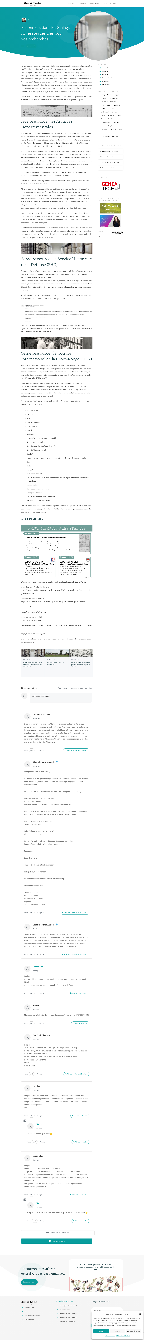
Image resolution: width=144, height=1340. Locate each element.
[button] (140, 1314)
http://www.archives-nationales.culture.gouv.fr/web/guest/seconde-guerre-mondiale (53, 602)
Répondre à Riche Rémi (79, 993)
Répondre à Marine (81, 1142)
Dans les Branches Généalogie (68, 1314)
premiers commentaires (81, 688)
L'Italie (103, 115)
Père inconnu (114, 102)
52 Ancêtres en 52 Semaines (109, 136)
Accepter (101, 1331)
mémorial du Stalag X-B (74, 72)
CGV (26, 1312)
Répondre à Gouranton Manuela (77, 750)
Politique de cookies (110, 1336)
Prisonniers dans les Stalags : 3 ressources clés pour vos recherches (45, 33)
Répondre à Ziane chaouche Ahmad (75, 913)
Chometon (104, 129)
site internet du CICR (76, 383)
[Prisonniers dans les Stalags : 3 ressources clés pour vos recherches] (33, 653)
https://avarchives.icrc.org (31, 620)
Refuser (117, 1331)
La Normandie (105, 112)
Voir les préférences (133, 1331)
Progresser (105, 74)
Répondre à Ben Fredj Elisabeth (77, 1074)
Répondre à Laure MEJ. (79, 1195)
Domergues (116, 122)
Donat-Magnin (105, 122)
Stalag (103, 95)
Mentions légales (29, 1308)
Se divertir (105, 71)
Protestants (104, 102)
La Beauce (115, 112)
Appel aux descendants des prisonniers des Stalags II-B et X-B (80, 665)
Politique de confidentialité (123, 1336)
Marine (39, 1124)
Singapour (117, 95)
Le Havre (103, 108)
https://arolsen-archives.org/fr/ (33, 634)
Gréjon (103, 119)
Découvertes (106, 84)
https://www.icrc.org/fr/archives (33, 612)
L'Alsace (119, 115)
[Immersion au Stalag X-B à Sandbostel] (57, 653)
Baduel (103, 133)
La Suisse (111, 108)
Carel (120, 129)
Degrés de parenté (113, 126)
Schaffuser (104, 98)
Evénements (105, 81)
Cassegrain (113, 129)
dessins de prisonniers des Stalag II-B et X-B (37, 72)
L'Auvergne (110, 115)
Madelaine (117, 105)
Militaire (109, 105)
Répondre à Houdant (80, 1116)
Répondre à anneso (81, 1023)
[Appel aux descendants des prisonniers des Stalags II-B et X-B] (81, 653)
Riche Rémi (38, 966)
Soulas (109, 95)
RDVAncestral (114, 98)
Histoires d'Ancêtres (108, 78)
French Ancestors (65, 1310)
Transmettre (105, 68)
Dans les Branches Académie (68, 1318)
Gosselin (110, 119)
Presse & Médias (29, 1319)
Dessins (103, 126)
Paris (102, 105)
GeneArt (117, 119)
